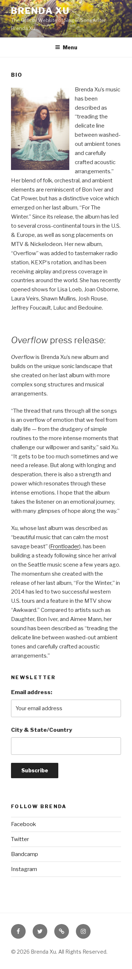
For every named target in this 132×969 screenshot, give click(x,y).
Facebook (23, 824)
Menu (70, 47)
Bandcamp (24, 854)
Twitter (20, 839)
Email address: (31, 692)
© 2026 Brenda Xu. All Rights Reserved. (59, 952)
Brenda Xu (40, 10)
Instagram (24, 869)
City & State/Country (41, 730)
